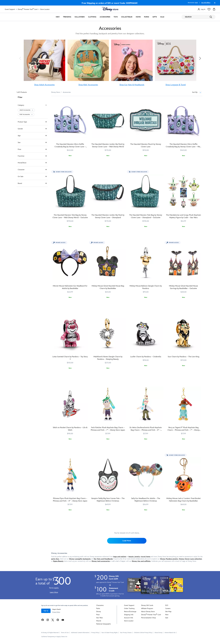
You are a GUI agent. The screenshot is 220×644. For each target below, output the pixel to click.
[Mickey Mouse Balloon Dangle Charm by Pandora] (146, 262)
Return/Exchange (130, 612)
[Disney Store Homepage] (110, 9)
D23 (166, 605)
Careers (167, 608)
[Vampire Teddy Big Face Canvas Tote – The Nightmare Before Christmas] (108, 475)
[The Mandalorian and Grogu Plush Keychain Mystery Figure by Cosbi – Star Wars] (183, 191)
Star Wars (99, 618)
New (58, 17)
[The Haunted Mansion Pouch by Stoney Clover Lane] (146, 120)
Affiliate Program (147, 608)
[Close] (214, 4)
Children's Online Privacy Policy (143, 632)
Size (19, 142)
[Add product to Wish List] (86, 100)
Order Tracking (129, 608)
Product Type (22, 122)
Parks (146, 17)
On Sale (20, 176)
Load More (126, 541)
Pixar (98, 615)
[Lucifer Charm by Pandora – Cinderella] (146, 333)
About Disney (158, 632)
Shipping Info (128, 615)
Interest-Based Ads (170, 632)
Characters (100, 605)
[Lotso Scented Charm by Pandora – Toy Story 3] (70, 333)
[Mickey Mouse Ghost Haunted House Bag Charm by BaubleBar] (108, 262)
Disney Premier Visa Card (27, 9)
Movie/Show (22, 163)
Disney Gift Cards (147, 605)
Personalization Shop (148, 618)
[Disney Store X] (52, 620)
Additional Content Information (80, 632)
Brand (20, 183)
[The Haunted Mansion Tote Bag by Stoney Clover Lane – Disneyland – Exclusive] (146, 191)
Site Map (168, 612)
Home (138, 17)
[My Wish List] (209, 9)
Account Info (128, 618)
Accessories (105, 17)
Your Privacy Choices (126, 632)
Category (21, 105)
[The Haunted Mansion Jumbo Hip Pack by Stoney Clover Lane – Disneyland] (108, 191)
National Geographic (103, 624)
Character (21, 170)
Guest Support (10, 9)
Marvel (98, 621)
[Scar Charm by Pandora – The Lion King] (183, 333)
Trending (67, 17)
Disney (98, 612)
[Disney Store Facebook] (42, 620)
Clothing (92, 17)
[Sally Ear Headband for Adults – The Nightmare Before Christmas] (146, 475)
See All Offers (205, 3)
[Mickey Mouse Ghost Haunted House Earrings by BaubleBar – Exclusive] (183, 262)
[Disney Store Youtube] (62, 620)
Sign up (46, 611)
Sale (162, 17)
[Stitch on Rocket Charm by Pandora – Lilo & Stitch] (70, 404)
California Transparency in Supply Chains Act (54, 636)
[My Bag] (214, 9)
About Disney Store (148, 612)
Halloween (80, 17)
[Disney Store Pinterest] (57, 620)
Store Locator (45, 9)
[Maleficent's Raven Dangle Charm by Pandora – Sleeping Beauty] (108, 333)
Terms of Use (65, 632)
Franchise (21, 156)
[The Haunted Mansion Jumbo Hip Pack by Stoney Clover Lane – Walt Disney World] (108, 120)
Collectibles (126, 17)
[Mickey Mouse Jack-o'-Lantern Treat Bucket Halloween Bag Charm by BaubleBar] (183, 475)
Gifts (155, 17)
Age (19, 136)
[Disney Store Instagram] (47, 620)
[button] (20, 58)
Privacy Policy (56, 612)
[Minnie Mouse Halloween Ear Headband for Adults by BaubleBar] (70, 262)
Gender (20, 129)
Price (19, 149)
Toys (116, 17)
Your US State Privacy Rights (109, 632)
